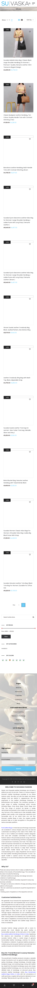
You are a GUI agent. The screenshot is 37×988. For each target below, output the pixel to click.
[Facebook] (12, 782)
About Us (18, 687)
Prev (14, 605)
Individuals (18, 691)
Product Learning (18, 712)
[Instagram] (21, 782)
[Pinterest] (18, 782)
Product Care (18, 724)
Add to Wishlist (29, 31)
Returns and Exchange (18, 716)
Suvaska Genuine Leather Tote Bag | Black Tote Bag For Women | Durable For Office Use (18, 585)
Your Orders (18, 736)
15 (9, 20)
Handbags (4, 648)
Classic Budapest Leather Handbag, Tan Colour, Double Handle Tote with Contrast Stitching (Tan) (18, 117)
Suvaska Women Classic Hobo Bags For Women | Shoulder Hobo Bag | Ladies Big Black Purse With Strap (17, 533)
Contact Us (18, 699)
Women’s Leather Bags (8, 818)
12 (7, 20)
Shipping (18, 720)
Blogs (18, 703)
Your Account (19, 732)
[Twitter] (15, 782)
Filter (6, 637)
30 (12, 20)
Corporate (18, 695)
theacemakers (30, 779)
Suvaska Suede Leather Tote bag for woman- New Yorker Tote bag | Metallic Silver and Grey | (17, 430)
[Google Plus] (24, 782)
